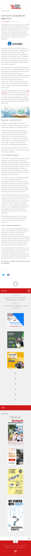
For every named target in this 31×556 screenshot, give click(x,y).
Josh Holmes (6, 21)
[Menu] (29, 2)
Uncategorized (5, 11)
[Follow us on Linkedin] (29, 291)
